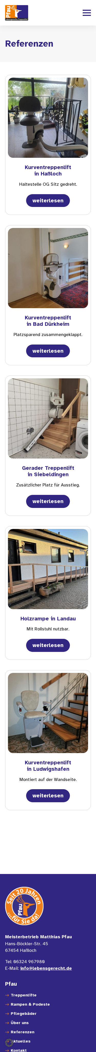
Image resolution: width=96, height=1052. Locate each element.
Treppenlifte (24, 995)
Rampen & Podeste (30, 1004)
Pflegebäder (24, 1013)
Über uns (20, 1022)
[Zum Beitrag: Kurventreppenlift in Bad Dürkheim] (48, 268)
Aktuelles (20, 1041)
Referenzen (22, 1031)
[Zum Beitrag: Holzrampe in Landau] (48, 569)
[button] (9, 1043)
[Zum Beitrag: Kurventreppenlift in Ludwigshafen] (48, 713)
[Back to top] (84, 1040)
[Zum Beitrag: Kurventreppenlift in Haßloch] (48, 118)
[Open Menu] (87, 13)
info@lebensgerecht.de (46, 968)
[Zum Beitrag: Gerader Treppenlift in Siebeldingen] (48, 418)
